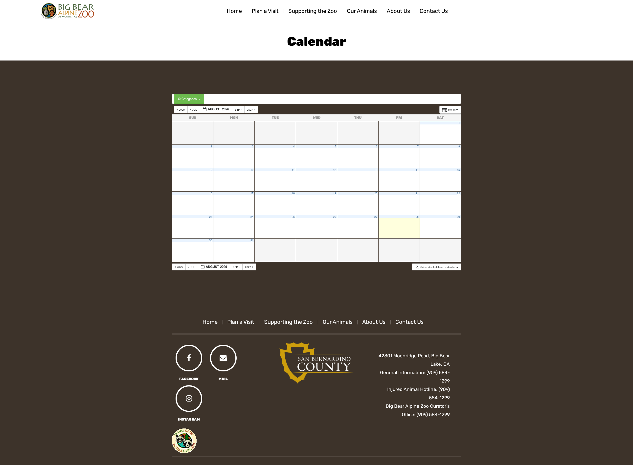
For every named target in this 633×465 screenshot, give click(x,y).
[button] (436, 267)
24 (251, 217)
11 (293, 170)
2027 (250, 109)
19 (334, 193)
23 (210, 217)
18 (293, 193)
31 (251, 240)
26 (334, 217)
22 (458, 193)
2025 (181, 109)
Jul (194, 109)
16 (210, 193)
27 (375, 217)
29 (458, 217)
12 (334, 170)
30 (210, 240)
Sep (238, 109)
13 (375, 170)
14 (417, 170)
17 (251, 193)
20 (375, 193)
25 (293, 217)
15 (458, 170)
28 (417, 217)
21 (417, 193)
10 (251, 170)
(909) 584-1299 (433, 414)
